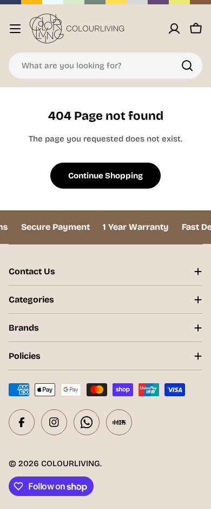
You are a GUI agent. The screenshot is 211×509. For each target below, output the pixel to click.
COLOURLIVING (70, 463)
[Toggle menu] (15, 28)
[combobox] (105, 66)
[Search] (187, 65)
